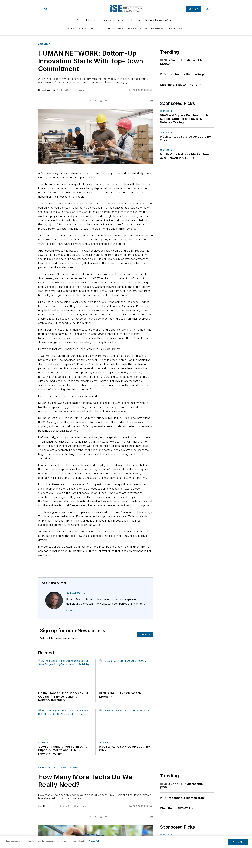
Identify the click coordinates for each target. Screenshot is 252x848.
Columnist (44, 44)
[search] (46, 9)
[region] (126, 842)
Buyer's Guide (176, 29)
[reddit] (100, 100)
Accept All (237, 842)
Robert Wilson (46, 90)
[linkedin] (90, 100)
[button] (40, 9)
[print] (151, 100)
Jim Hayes (44, 806)
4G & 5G (95, 29)
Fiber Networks (77, 29)
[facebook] (85, 100)
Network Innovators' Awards (145, 29)
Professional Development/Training (58, 768)
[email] (106, 100)
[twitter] (95, 100)
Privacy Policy (95, 841)
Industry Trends (114, 29)
